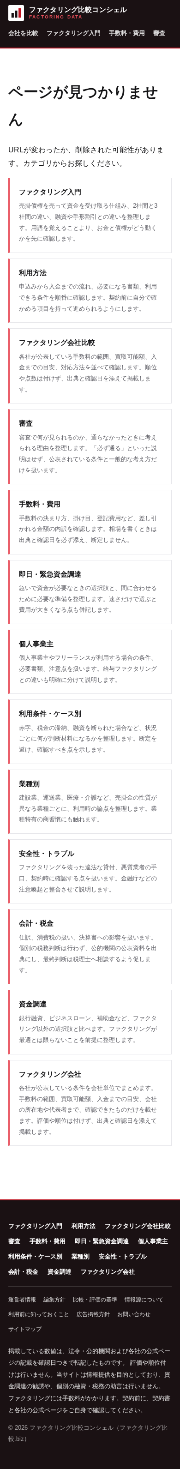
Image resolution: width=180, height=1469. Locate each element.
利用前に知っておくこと (38, 1314)
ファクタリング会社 (108, 1271)
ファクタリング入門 (74, 33)
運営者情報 (22, 1299)
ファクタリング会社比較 (138, 1225)
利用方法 (84, 1225)
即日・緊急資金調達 (102, 1241)
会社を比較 (23, 33)
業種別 (81, 1256)
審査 (159, 33)
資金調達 (60, 1271)
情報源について (144, 1299)
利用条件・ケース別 (35, 1256)
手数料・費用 (127, 33)
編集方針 (54, 1299)
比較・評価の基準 (95, 1299)
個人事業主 (153, 1241)
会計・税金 (23, 1271)
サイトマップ (25, 1329)
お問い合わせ (133, 1314)
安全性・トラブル (123, 1256)
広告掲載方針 (93, 1314)
